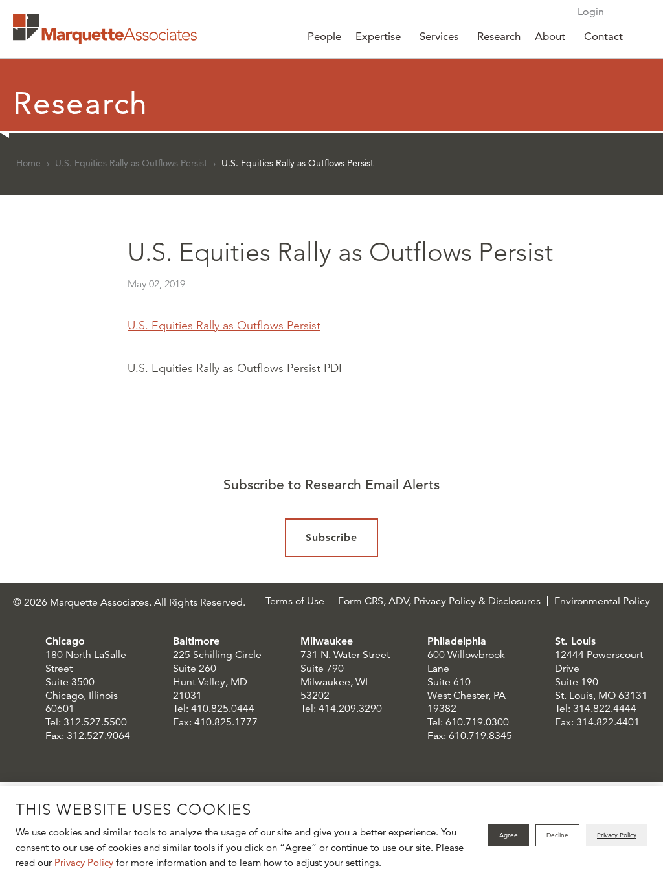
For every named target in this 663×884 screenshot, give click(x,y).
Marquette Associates (105, 29)
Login (591, 11)
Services (439, 36)
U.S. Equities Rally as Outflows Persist (131, 163)
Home (28, 163)
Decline (557, 835)
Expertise (378, 36)
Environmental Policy (602, 601)
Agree (508, 835)
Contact (603, 36)
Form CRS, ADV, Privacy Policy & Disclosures (439, 601)
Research (499, 36)
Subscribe (332, 537)
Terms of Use (294, 601)
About (550, 36)
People (324, 36)
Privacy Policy (83, 862)
